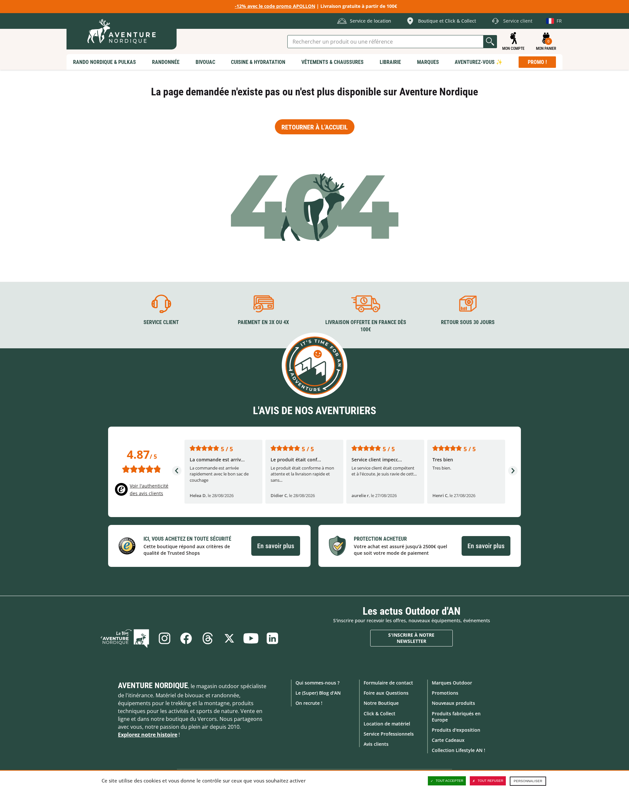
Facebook (186, 638)
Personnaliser (528, 781)
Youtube (251, 638)
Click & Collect (379, 713)
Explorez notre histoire (147, 734)
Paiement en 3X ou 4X (263, 322)
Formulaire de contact (388, 683)
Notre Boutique (381, 703)
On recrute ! (308, 703)
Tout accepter (449, 780)
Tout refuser (490, 780)
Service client (161, 322)
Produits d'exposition (456, 730)
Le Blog (125, 638)
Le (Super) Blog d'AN (318, 693)
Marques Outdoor (452, 683)
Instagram (164, 638)
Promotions (445, 693)
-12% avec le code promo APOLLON (275, 6)
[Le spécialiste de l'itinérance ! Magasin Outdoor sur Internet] (122, 31)
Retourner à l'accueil (314, 127)
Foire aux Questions (386, 693)
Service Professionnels (389, 734)
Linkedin (272, 638)
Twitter (229, 638)
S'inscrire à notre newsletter (411, 638)
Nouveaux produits (453, 703)
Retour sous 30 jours (468, 322)
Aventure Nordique (153, 685)
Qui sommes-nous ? (317, 683)
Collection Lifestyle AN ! (458, 750)
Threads (208, 638)
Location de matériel (387, 724)
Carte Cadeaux (448, 740)
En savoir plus (275, 546)
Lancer (490, 41)
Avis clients (376, 744)
